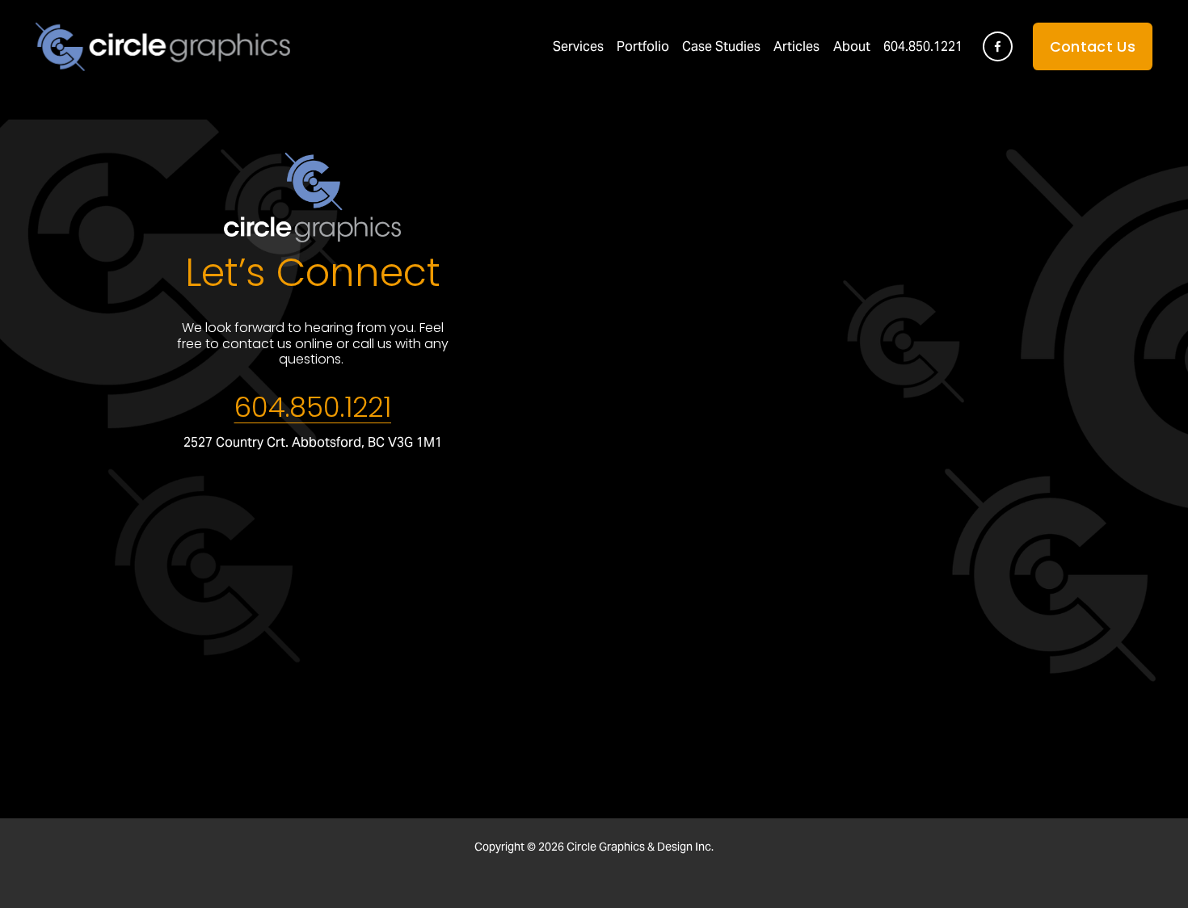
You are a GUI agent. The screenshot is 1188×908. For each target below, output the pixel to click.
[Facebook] (998, 46)
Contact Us (1093, 46)
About (851, 46)
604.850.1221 (923, 46)
